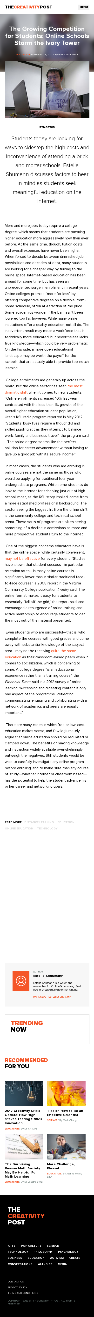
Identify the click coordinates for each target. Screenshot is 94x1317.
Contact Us (16, 1282)
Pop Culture (31, 1246)
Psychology (68, 1252)
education (66, 822)
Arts (11, 1246)
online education (19, 828)
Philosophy (43, 1252)
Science (53, 1246)
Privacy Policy (17, 1287)
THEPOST (26, 1216)
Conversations (20, 1264)
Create (74, 1258)
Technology (18, 1252)
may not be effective (22, 559)
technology (47, 828)
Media (62, 1264)
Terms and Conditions (23, 1293)
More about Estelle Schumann (52, 997)
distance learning (39, 822)
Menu (84, 7)
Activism (57, 1258)
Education (36, 1258)
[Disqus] (47, 901)
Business (15, 1258)
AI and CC (45, 1264)
